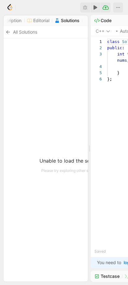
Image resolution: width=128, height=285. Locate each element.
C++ (100, 31)
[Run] (95, 7)
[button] (118, 7)
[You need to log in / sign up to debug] (85, 7)
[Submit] (106, 7)
